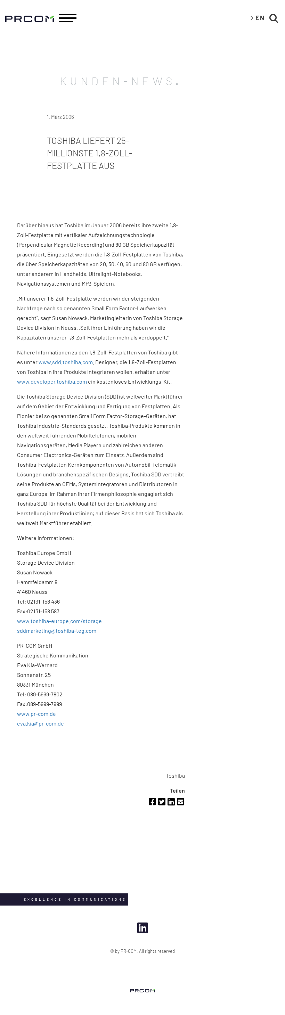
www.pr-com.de (36, 713)
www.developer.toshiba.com (52, 381)
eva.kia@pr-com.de (40, 723)
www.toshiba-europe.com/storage (59, 620)
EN (260, 18)
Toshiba (175, 775)
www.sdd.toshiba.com (66, 362)
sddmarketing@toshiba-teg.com (56, 630)
